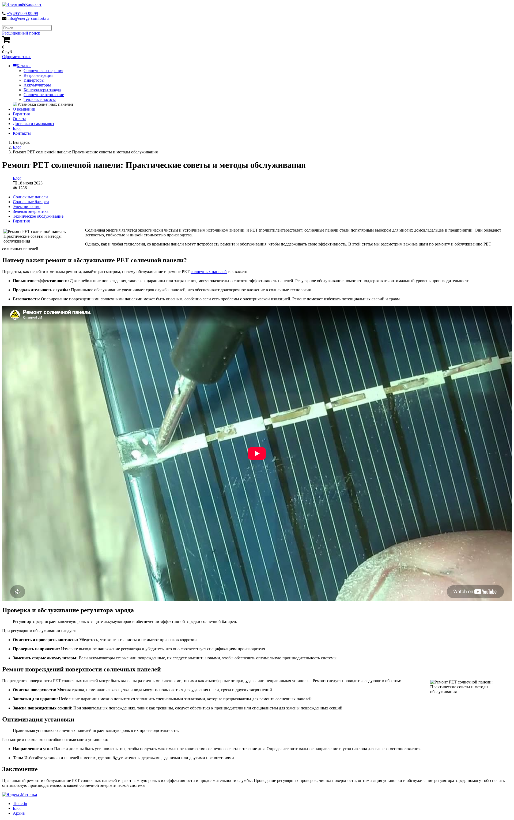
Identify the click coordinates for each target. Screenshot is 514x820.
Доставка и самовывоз (33, 123)
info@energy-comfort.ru (28, 18)
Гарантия (21, 114)
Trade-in (20, 803)
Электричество (26, 206)
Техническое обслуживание (38, 216)
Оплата (19, 118)
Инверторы (34, 80)
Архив (19, 813)
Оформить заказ (16, 56)
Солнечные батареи (31, 201)
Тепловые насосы (40, 99)
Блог (17, 128)
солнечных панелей (209, 271)
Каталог (24, 65)
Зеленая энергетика (30, 211)
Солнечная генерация (43, 70)
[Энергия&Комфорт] (21, 4)
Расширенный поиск (21, 33)
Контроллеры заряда (42, 90)
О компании (24, 109)
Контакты (22, 133)
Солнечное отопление (44, 94)
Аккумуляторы (37, 85)
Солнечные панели (30, 197)
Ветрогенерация (38, 75)
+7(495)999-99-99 (22, 13)
